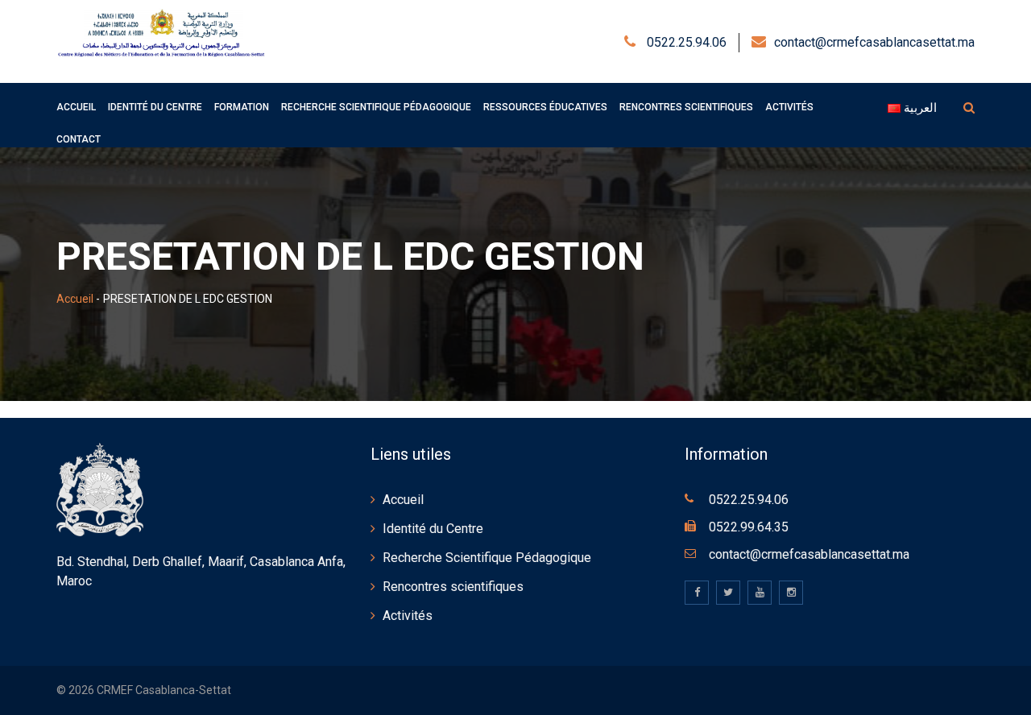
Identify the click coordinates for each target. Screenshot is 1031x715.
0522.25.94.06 (685, 42)
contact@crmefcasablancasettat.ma (874, 42)
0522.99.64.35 (749, 527)
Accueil (74, 298)
